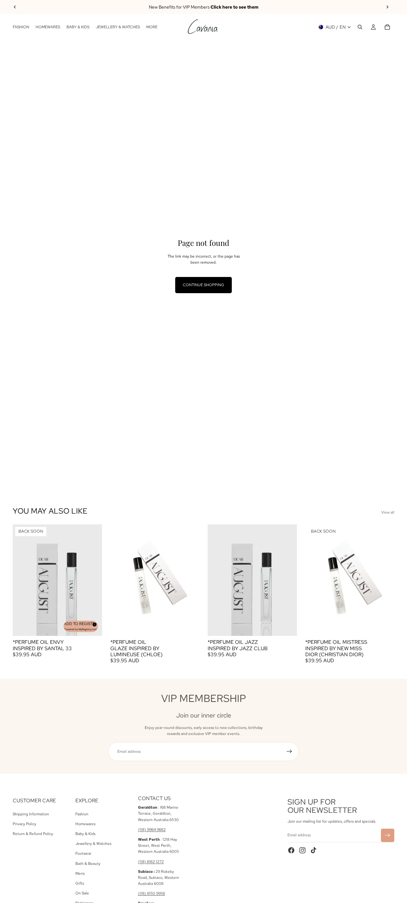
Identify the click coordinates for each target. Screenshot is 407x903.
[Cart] (387, 27)
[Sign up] (289, 751)
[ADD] (189, 626)
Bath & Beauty (87, 863)
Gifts (79, 883)
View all (387, 512)
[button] (81, 626)
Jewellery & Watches (93, 843)
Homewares (85, 823)
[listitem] (152, 27)
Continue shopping (203, 284)
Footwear (83, 853)
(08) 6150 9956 (151, 893)
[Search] (360, 27)
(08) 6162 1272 (151, 861)
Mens (80, 873)
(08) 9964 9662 (152, 829)
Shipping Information (31, 814)
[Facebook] (291, 850)
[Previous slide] (15, 7)
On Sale (82, 893)
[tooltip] (93, 623)
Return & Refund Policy (33, 833)
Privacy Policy (24, 823)
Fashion (81, 814)
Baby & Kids (85, 833)
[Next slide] (387, 7)
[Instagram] (302, 850)
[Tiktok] (313, 850)
